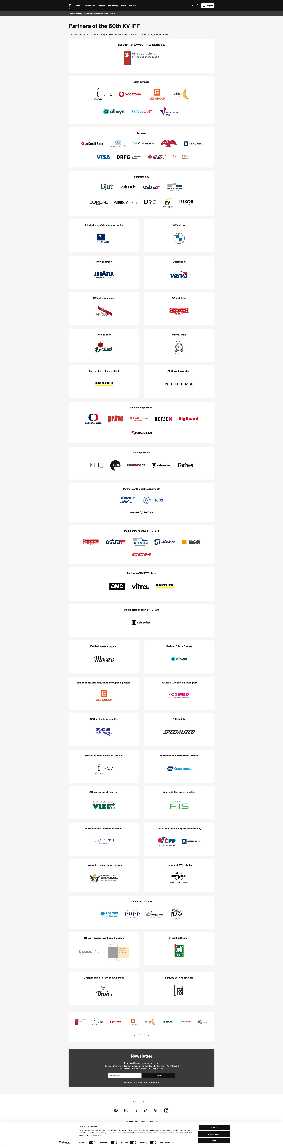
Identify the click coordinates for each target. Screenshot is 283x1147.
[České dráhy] (179, 768)
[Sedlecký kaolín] (153, 499)
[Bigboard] (188, 419)
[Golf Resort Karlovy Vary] (179, 950)
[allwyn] (114, 111)
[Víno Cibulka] (179, 347)
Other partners (140, 1034)
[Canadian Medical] (157, 157)
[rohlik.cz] (181, 94)
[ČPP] (166, 841)
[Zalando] (128, 186)
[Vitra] (140, 586)
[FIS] (179, 805)
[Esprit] (115, 465)
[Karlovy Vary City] (142, 111)
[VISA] (102, 157)
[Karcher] (103, 384)
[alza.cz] (164, 541)
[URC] (150, 203)
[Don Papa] (179, 311)
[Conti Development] (103, 841)
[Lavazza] (104, 274)
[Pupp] (132, 914)
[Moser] (103, 659)
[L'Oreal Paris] (99, 203)
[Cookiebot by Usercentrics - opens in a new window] (64, 1142)
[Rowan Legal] (128, 499)
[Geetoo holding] (180, 157)
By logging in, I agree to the (141, 1082)
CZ (192, 6)
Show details (165, 1143)
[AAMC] (117, 586)
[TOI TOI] (179, 990)
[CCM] (141, 554)
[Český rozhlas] (139, 419)
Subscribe (158, 1075)
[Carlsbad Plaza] (177, 914)
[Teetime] (141, 512)
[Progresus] (143, 143)
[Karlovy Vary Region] (170, 111)
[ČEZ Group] (104, 695)
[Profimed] (179, 695)
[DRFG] (129, 157)
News (78, 6)
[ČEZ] (157, 94)
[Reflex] (163, 419)
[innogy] (103, 94)
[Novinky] (136, 465)
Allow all (214, 1128)
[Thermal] (109, 914)
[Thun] (104, 990)
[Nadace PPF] (104, 238)
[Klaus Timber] (191, 541)
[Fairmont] (155, 914)
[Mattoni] (168, 143)
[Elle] (97, 465)
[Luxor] (186, 203)
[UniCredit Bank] (92, 143)
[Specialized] (179, 732)
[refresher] (161, 465)
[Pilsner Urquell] (104, 347)
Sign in (210, 6)
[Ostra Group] (152, 186)
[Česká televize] (93, 419)
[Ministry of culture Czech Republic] (141, 58)
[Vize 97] (103, 805)
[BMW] (179, 238)
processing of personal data (150, 1082)
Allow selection (214, 1134)
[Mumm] (104, 311)
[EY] (168, 203)
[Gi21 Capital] (125, 203)
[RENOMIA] (192, 143)
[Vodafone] (130, 94)
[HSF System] (174, 186)
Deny (214, 1140)
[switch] (114, 1142)
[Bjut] (107, 186)
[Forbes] (185, 465)
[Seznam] (141, 433)
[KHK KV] (103, 877)
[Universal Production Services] (179, 877)
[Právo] (115, 419)
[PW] (118, 952)
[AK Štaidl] (90, 952)
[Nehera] (179, 384)
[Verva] (179, 274)
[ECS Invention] (104, 732)
